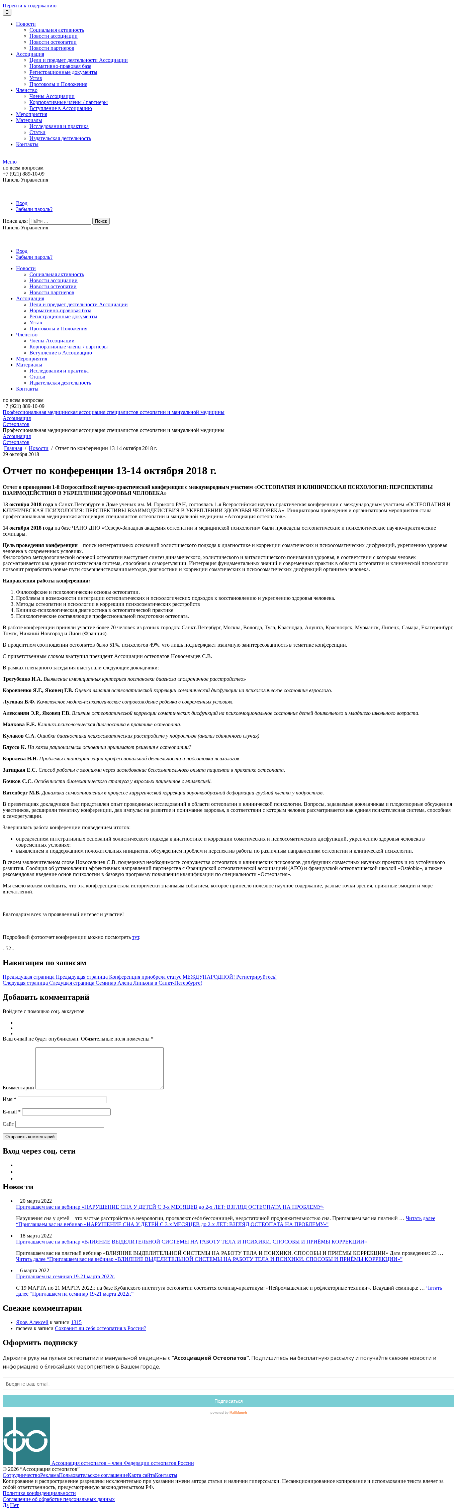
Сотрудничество (21, 1475)
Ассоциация (30, 54)
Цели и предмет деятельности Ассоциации (78, 60)
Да (6, 1505)
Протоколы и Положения (58, 84)
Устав (35, 78)
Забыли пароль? (34, 209)
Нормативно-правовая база (60, 66)
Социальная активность (56, 30)
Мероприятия (31, 114)
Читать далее (225, 1221)
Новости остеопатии (53, 42)
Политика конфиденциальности (39, 1493)
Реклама (49, 1475)
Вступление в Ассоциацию (60, 108)
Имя (9, 1099)
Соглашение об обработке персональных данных (59, 1499)
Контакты (27, 144)
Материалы (29, 120)
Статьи (37, 132)
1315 (76, 1322)
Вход (21, 203)
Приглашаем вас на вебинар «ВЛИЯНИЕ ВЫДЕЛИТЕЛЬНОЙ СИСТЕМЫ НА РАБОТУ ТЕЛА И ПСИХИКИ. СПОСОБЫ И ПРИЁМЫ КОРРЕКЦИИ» (191, 1242)
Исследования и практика (59, 126)
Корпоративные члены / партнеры (68, 102)
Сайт (8, 1124)
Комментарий (18, 1087)
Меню (10, 162)
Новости (26, 24)
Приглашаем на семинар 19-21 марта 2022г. (65, 1276)
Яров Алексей (32, 1322)
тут (135, 937)
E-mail (12, 1111)
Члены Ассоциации (52, 96)
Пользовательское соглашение (93, 1475)
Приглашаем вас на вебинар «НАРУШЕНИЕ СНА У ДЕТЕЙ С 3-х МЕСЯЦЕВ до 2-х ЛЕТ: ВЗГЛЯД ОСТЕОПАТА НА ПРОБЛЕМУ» (170, 1207)
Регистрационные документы (63, 72)
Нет (14, 1505)
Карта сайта (141, 1475)
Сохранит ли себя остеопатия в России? (100, 1328)
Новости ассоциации (53, 36)
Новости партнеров (51, 48)
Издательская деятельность (60, 138)
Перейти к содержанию (30, 5)
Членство (26, 90)
